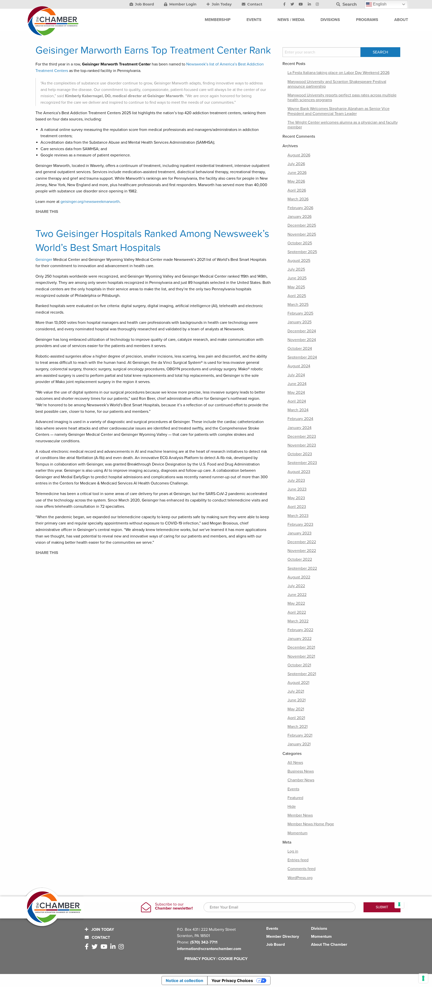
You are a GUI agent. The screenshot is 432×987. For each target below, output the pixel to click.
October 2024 (300, 348)
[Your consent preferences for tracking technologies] (423, 978)
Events (293, 789)
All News (295, 762)
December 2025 (302, 225)
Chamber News (301, 780)
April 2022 (297, 612)
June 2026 (297, 172)
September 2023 (302, 462)
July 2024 (296, 375)
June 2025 (297, 278)
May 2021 (296, 709)
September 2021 (302, 673)
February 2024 (300, 418)
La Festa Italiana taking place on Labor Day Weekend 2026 (339, 72)
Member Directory (282, 937)
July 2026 (296, 163)
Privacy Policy (200, 958)
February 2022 (300, 629)
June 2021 (297, 700)
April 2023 (297, 506)
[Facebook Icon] (284, 4)
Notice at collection (184, 980)
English (379, 4)
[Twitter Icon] (292, 4)
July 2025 (296, 269)
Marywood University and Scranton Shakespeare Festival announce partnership (337, 84)
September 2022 (302, 568)
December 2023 (302, 436)
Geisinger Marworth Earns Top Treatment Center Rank (153, 50)
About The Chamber (329, 945)
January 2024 (300, 427)
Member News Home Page (311, 824)
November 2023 (302, 445)
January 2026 (300, 216)
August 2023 (299, 471)
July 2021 (296, 691)
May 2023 (296, 497)
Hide (292, 806)
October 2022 (300, 559)
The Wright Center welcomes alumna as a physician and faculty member (343, 125)
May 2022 (296, 603)
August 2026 (299, 155)
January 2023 (300, 533)
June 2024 (297, 383)
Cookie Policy (233, 958)
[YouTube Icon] (301, 4)
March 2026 (298, 199)
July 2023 (296, 480)
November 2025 (302, 234)
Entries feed (298, 860)
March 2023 (298, 515)
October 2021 (299, 665)
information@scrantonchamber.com (209, 948)
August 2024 (299, 366)
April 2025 (297, 295)
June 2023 (297, 489)
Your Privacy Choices (232, 980)
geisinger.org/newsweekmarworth (90, 201)
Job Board (144, 4)
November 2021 (301, 656)
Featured (295, 797)
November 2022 (302, 550)
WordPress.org (300, 877)
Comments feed (302, 868)
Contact (254, 4)
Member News (300, 815)
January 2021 (299, 744)
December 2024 (302, 331)
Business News (301, 771)
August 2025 (299, 260)
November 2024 (302, 339)
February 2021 (300, 735)
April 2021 (296, 717)
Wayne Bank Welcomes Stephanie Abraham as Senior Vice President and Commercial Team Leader (339, 111)
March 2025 (298, 304)
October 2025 (300, 243)
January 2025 (300, 322)
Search (349, 4)
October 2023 (300, 454)
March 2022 (298, 621)
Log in (293, 851)
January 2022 (300, 638)
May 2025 (296, 287)
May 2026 (296, 181)
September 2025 (302, 251)
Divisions (319, 929)
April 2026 (297, 190)
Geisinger (44, 259)
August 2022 (299, 577)
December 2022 (302, 541)
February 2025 (300, 313)
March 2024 (298, 410)
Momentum (298, 833)
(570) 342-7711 (204, 942)
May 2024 (296, 392)
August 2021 (298, 682)
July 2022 (296, 585)
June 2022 (297, 594)
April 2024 (297, 401)
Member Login (182, 4)
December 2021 (301, 647)
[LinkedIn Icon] (309, 4)
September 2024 (302, 357)
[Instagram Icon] (317, 4)
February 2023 (300, 524)
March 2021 (298, 726)
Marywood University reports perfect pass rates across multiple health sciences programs (342, 97)
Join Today (221, 4)
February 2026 (300, 207)
